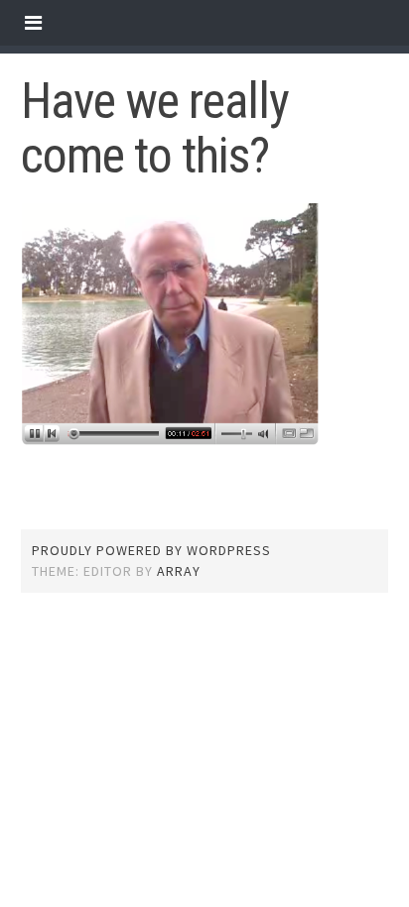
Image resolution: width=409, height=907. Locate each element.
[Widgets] (33, 22)
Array (179, 571)
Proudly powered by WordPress (151, 550)
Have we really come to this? (155, 128)
